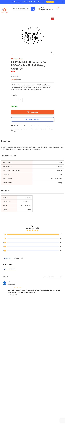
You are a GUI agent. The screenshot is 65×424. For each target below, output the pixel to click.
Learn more (50, 1)
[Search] (33, 9)
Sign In (43, 9)
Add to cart (34, 112)
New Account (49, 9)
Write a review (10, 269)
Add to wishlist (34, 119)
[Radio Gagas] (4, 9)
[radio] (14, 287)
